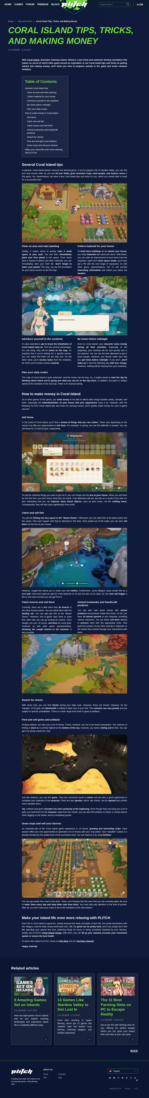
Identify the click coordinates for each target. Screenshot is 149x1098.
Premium (42, 4)
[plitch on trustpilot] (135, 1078)
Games (18, 4)
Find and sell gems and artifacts (42, 141)
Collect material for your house (41, 96)
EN (141, 4)
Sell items (31, 117)
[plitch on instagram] (118, 1078)
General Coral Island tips (36, 88)
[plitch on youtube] (114, 1078)
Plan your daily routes (37, 109)
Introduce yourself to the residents (43, 101)
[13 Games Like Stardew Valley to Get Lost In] (89, 1039)
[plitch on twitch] (137, 1080)
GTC (136, 1089)
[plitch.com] (22, 1073)
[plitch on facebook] (131, 1078)
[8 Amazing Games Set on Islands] (46, 1039)
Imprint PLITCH (115, 1089)
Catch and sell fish (35, 121)
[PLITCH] (74, 8)
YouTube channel (84, 941)
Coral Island (33, 60)
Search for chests (35, 137)
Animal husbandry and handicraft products (42, 131)
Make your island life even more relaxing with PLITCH (44, 151)
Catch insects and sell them (40, 125)
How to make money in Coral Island (41, 113)
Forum (30, 4)
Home (7, 4)
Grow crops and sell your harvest (42, 145)
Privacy (128, 1089)
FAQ (45, 1078)
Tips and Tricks (25, 21)
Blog (60, 1078)
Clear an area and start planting (41, 92)
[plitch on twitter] (110, 1078)
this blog (63, 941)
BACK (134, 1050)
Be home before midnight (38, 105)
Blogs (55, 4)
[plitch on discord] (122, 1078)
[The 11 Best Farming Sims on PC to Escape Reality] (132, 1039)
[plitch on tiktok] (127, 1078)
